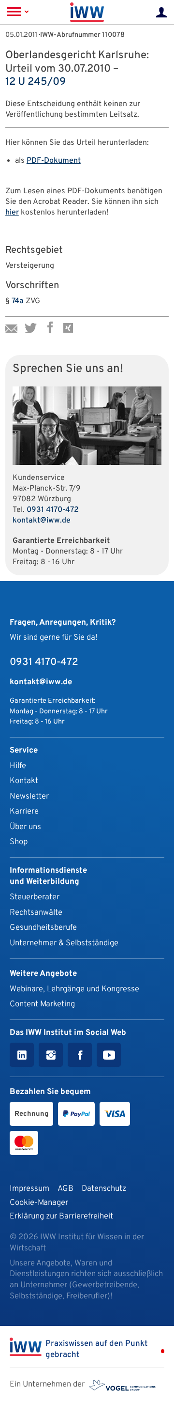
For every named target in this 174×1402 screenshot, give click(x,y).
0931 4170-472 (53, 510)
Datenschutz (104, 1189)
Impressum (29, 1189)
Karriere (24, 811)
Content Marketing (42, 1004)
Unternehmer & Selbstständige (64, 943)
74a (18, 301)
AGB (65, 1189)
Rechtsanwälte (36, 913)
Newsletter (29, 796)
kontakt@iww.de (42, 520)
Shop (19, 842)
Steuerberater (34, 897)
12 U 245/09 (35, 82)
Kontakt (24, 781)
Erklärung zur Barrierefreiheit (61, 1216)
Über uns (25, 827)
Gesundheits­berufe (43, 928)
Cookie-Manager (39, 1203)
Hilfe (18, 766)
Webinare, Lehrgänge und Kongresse (74, 989)
